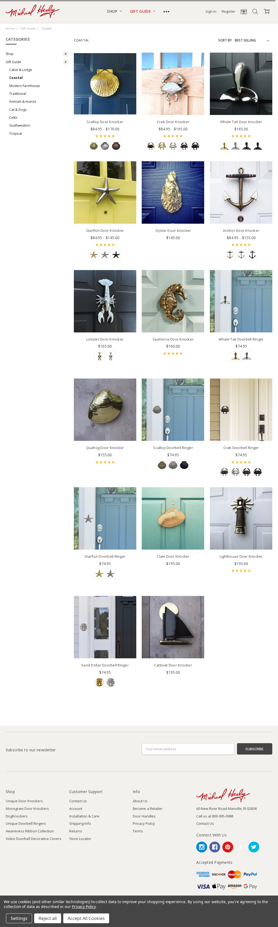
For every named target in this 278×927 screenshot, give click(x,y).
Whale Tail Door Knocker (241, 121)
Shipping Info (80, 823)
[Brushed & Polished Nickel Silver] (105, 146)
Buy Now (173, 213)
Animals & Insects (22, 101)
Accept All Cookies (86, 918)
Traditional (17, 93)
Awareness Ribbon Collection (30, 831)
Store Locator (80, 838)
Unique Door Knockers (24, 800)
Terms (138, 831)
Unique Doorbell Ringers (26, 823)
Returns (75, 831)
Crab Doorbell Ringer (241, 447)
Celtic (13, 117)
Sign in (211, 11)
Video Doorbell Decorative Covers (33, 838)
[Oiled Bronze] (116, 146)
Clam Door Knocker (173, 556)
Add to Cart (173, 202)
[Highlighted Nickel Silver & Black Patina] (241, 254)
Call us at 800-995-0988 (214, 816)
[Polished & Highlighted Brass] (162, 465)
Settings (19, 918)
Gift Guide (141, 11)
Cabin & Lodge (20, 70)
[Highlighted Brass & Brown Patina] (230, 254)
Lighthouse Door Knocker (241, 556)
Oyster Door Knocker (173, 230)
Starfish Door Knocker (105, 230)
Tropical (15, 133)
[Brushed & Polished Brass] (162, 146)
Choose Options (105, 104)
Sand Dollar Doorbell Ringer (105, 665)
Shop (112, 11)
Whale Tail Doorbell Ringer (241, 339)
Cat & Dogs (18, 109)
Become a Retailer (148, 808)
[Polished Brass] (224, 146)
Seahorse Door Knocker (173, 339)
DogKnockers (17, 816)
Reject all (48, 918)
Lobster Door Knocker (105, 339)
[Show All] (166, 11)
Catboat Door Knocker (173, 665)
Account (75, 808)
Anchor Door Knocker (241, 230)
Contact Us (78, 800)
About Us (140, 800)
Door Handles (144, 816)
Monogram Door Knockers (27, 808)
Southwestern (19, 125)
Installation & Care (84, 816)
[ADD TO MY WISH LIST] (127, 70)
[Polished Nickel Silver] (235, 146)
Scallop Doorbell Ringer (173, 447)
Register (228, 11)
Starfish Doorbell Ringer (104, 556)
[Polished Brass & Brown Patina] (94, 146)
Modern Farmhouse (24, 86)
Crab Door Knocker (173, 121)
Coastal (16, 77)
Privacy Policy (144, 823)
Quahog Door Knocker (105, 447)
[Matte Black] (195, 146)
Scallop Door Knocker (105, 121)
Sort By (225, 40)
